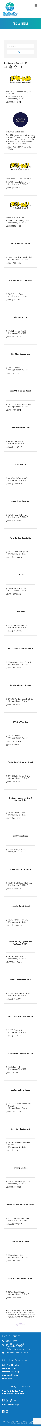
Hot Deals (23, 1312)
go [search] (21, 52)
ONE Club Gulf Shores (15, 132)
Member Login (9, 1368)
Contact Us (19, 1316)
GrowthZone (30, 1423)
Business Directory (13, 1311)
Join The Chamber (25, 1318)
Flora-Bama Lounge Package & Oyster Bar (18, 92)
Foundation (7, 1378)
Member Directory (10, 1372)
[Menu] (36, 6)
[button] (5, 63)
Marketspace (26, 1314)
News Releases (27, 1311)
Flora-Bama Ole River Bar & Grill (18, 179)
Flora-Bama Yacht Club (15, 217)
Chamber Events (10, 1375)
